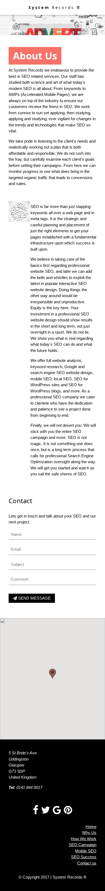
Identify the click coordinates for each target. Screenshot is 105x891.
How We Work (83, 838)
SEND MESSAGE (34, 598)
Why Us (89, 832)
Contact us (86, 863)
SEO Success (83, 857)
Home (91, 826)
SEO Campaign (82, 844)
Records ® (55, 7)
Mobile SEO (85, 851)
